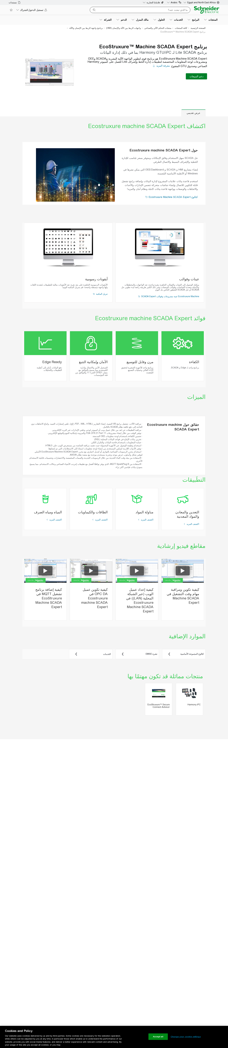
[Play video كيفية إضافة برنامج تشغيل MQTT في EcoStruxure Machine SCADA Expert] (45, 570)
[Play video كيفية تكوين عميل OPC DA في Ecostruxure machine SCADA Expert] (91, 570)
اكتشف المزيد (192, 524)
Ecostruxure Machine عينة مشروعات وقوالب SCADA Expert (170, 296)
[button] (146, 197)
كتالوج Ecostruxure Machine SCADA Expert (173, 197)
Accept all (158, 1036)
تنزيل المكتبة (101, 294)
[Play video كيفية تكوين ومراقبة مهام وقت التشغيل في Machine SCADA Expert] (183, 570)
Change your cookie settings (186, 1036)
